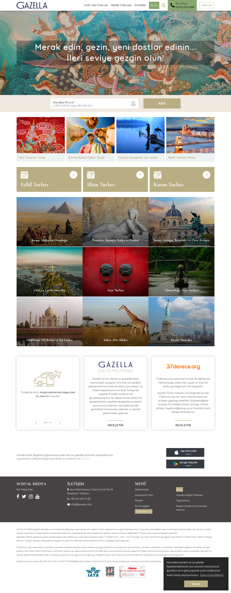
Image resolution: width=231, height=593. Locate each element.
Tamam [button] (196, 584)
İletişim (139, 500)
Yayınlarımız (183, 500)
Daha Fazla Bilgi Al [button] (211, 575)
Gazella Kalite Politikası (189, 495)
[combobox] (94, 103)
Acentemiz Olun (144, 495)
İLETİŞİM (140, 5)
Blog (179, 489)
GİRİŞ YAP (207, 5)
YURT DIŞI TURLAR (96, 5)
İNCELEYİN (115, 425)
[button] (45, 422)
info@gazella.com (81, 504)
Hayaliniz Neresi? (63, 102)
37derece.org (144, 511)
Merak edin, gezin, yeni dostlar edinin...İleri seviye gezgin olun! (115, 52)
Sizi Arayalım (142, 506)
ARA (162, 103)
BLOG (154, 5)
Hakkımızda (141, 489)
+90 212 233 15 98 (79, 498)
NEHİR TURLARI (121, 5)
